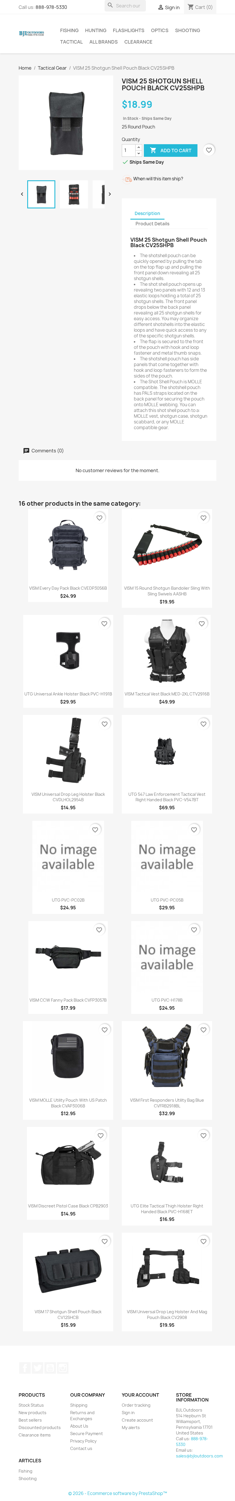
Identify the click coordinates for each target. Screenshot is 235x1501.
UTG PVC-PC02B (68, 900)
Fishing (69, 30)
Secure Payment (86, 1433)
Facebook (25, 1368)
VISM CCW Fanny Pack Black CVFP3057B (68, 1000)
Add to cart (170, 150)
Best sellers (30, 1420)
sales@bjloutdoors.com (199, 1456)
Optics (160, 30)
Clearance (138, 42)
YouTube (50, 1368)
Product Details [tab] (152, 224)
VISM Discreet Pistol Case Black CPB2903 (68, 1206)
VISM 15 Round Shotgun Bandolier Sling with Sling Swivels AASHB (167, 591)
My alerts (131, 1427)
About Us (79, 1426)
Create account (137, 1420)
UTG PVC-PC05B (167, 900)
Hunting (95, 30)
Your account (140, 1395)
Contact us (81, 1448)
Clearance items (35, 1435)
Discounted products (40, 1427)
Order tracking (136, 1405)
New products (32, 1412)
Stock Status (31, 1405)
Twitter (37, 1368)
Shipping (78, 1405)
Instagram (62, 1368)
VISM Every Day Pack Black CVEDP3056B (68, 588)
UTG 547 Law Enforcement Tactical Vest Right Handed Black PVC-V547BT (166, 797)
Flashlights (128, 30)
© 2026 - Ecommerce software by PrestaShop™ (117, 1493)
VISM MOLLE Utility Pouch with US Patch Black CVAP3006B (68, 1103)
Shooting (187, 30)
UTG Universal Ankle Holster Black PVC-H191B (68, 694)
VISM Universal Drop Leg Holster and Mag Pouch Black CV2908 (167, 1314)
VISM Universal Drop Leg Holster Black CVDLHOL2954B (68, 797)
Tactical (71, 42)
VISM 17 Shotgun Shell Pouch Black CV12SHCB (68, 1314)
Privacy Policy (83, 1441)
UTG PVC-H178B (167, 1000)
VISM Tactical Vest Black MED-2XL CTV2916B (167, 694)
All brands (103, 42)
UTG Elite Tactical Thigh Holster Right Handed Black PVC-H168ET (167, 1208)
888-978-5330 (51, 7)
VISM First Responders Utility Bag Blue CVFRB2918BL (167, 1103)
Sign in (128, 1412)
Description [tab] (147, 213)
